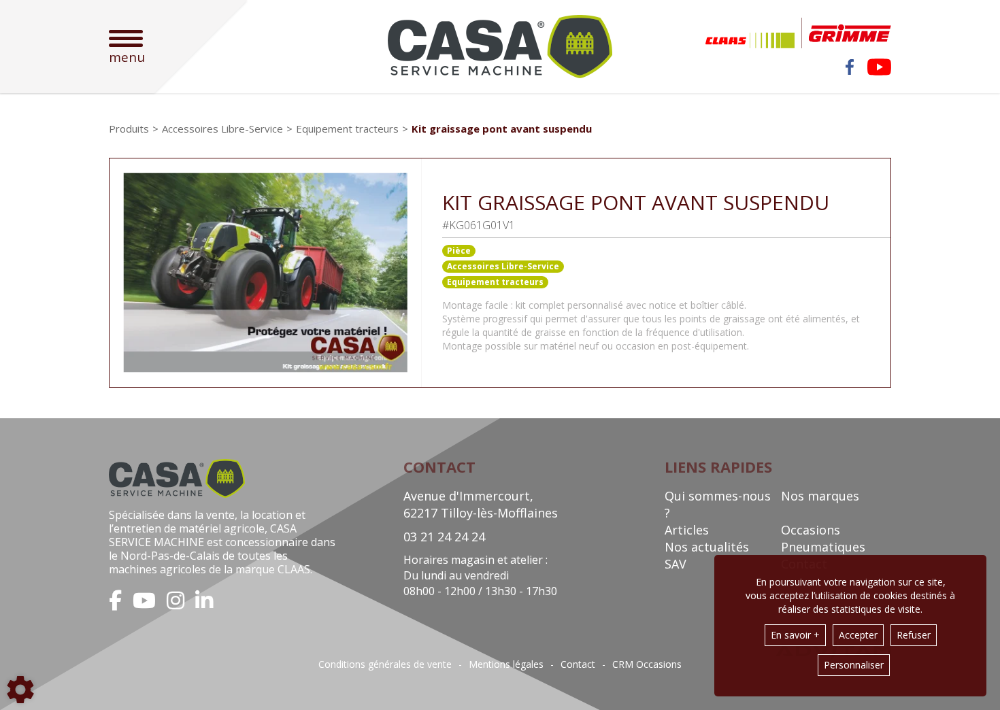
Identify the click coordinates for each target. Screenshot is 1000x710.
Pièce (459, 250)
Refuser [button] (914, 634)
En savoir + (795, 634)
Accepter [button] (858, 634)
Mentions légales (506, 664)
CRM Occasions (647, 664)
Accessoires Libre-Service (503, 266)
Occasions (810, 530)
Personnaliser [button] (854, 664)
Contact (578, 664)
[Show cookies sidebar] (20, 689)
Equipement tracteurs (495, 282)
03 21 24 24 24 (444, 536)
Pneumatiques (823, 547)
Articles (687, 530)
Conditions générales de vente (385, 664)
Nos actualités (707, 547)
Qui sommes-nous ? (718, 504)
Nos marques (820, 496)
